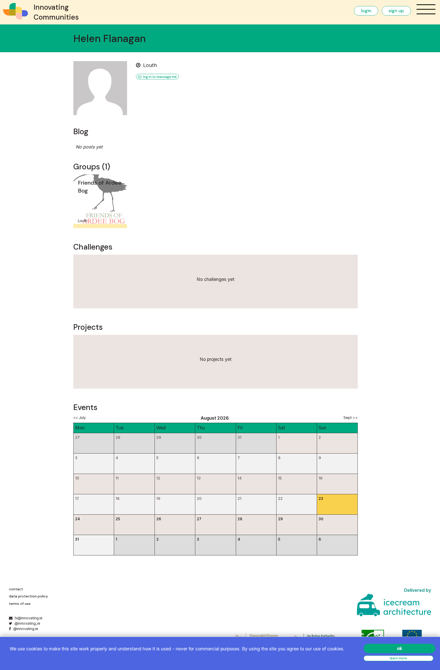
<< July (79, 417)
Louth (150, 65)
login (366, 10)
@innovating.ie (25, 628)
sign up (396, 10)
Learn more (398, 658)
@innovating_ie (26, 623)
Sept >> (350, 417)
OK (399, 648)
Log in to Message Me (159, 77)
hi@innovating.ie (29, 618)
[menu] (426, 9)
